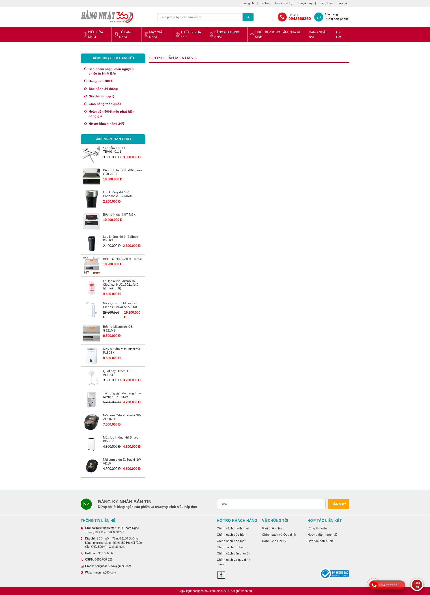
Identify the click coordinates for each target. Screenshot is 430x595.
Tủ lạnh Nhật (126, 34)
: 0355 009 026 (98, 559)
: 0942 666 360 (99, 553)
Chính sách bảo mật (231, 541)
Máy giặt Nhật (156, 34)
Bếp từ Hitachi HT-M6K (119, 214)
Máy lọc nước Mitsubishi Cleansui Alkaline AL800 (120, 305)
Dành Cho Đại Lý (274, 541)
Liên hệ (342, 3)
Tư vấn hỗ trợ (284, 3)
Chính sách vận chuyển (233, 553)
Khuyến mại (305, 3)
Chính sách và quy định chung (233, 562)
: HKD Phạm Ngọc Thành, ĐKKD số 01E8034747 (112, 530)
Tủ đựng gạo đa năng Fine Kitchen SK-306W (122, 395)
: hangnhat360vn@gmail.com (108, 566)
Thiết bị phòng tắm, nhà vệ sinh (278, 34)
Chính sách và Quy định (279, 534)
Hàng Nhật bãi (318, 34)
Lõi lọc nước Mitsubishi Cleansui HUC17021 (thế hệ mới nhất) (120, 284)
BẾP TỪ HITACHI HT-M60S (122, 259)
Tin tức (265, 3)
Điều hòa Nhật (95, 34)
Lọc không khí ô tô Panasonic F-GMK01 (118, 194)
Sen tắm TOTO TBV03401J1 (114, 150)
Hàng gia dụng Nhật (226, 34)
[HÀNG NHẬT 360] (107, 16)
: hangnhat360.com (100, 572)
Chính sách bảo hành (232, 534)
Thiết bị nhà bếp (191, 34)
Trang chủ (248, 3)
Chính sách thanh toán (233, 528)
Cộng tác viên (317, 528)
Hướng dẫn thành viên (323, 534)
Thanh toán (325, 3)
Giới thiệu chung (273, 528)
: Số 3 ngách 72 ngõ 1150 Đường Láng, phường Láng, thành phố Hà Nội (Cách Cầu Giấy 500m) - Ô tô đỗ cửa (114, 542)
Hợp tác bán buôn (320, 541)
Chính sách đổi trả (230, 547)
